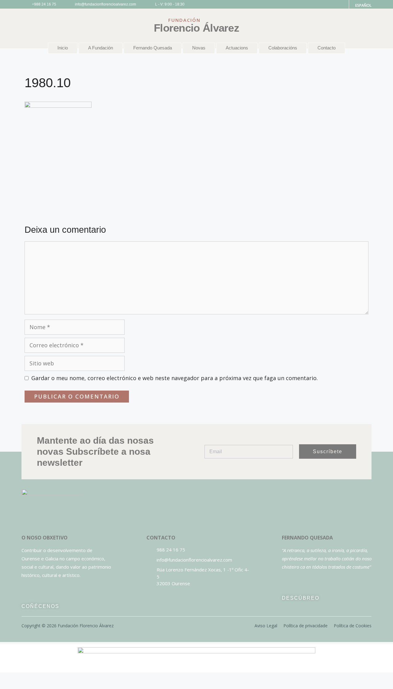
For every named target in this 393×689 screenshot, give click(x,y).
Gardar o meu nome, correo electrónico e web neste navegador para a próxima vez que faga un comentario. (174, 378)
